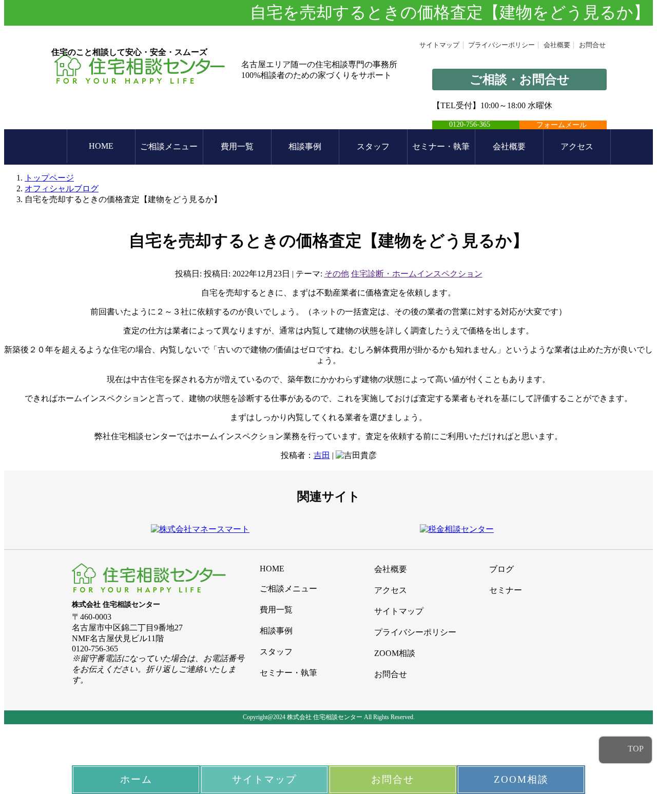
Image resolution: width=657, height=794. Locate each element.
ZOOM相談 (394, 653)
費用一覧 (237, 146)
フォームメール (561, 125)
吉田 (322, 455)
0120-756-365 (469, 124)
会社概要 (557, 45)
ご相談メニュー (169, 146)
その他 (336, 273)
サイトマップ (439, 45)
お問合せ (592, 45)
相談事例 (304, 146)
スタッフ (373, 146)
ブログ (501, 569)
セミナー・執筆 (441, 146)
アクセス (577, 146)
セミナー (505, 590)
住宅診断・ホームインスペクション (416, 273)
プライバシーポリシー (501, 45)
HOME (101, 146)
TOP (636, 749)
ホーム (136, 779)
